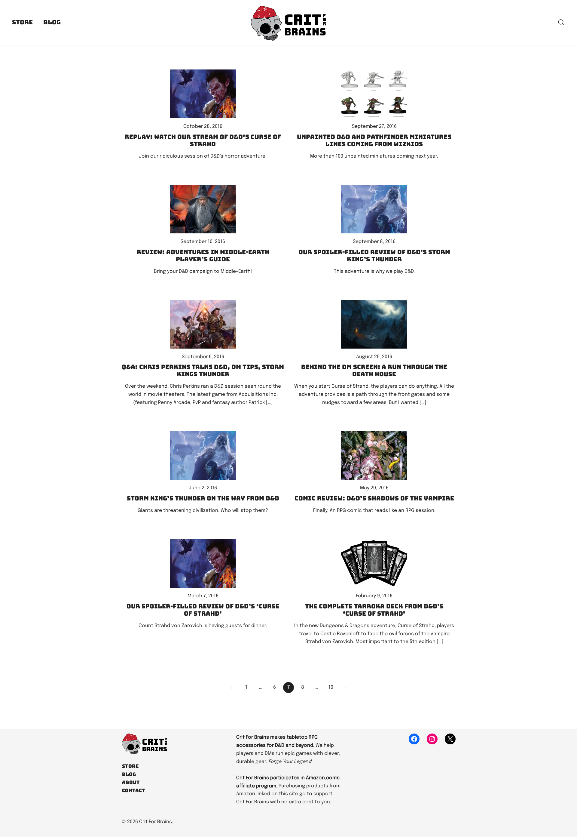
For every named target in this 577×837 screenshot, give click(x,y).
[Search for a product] (561, 23)
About (131, 782)
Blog (52, 22)
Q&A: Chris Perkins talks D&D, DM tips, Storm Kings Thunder (203, 370)
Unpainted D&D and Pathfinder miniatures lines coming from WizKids (374, 140)
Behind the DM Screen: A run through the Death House (374, 370)
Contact (133, 790)
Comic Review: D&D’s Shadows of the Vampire (374, 498)
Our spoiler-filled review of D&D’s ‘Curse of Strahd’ (203, 609)
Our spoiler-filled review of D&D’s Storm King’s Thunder (374, 255)
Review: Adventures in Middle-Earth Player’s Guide (203, 255)
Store (22, 22)
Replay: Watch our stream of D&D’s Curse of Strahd (203, 140)
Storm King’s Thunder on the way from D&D (203, 498)
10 (330, 687)
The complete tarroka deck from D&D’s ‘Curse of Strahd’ (374, 609)
